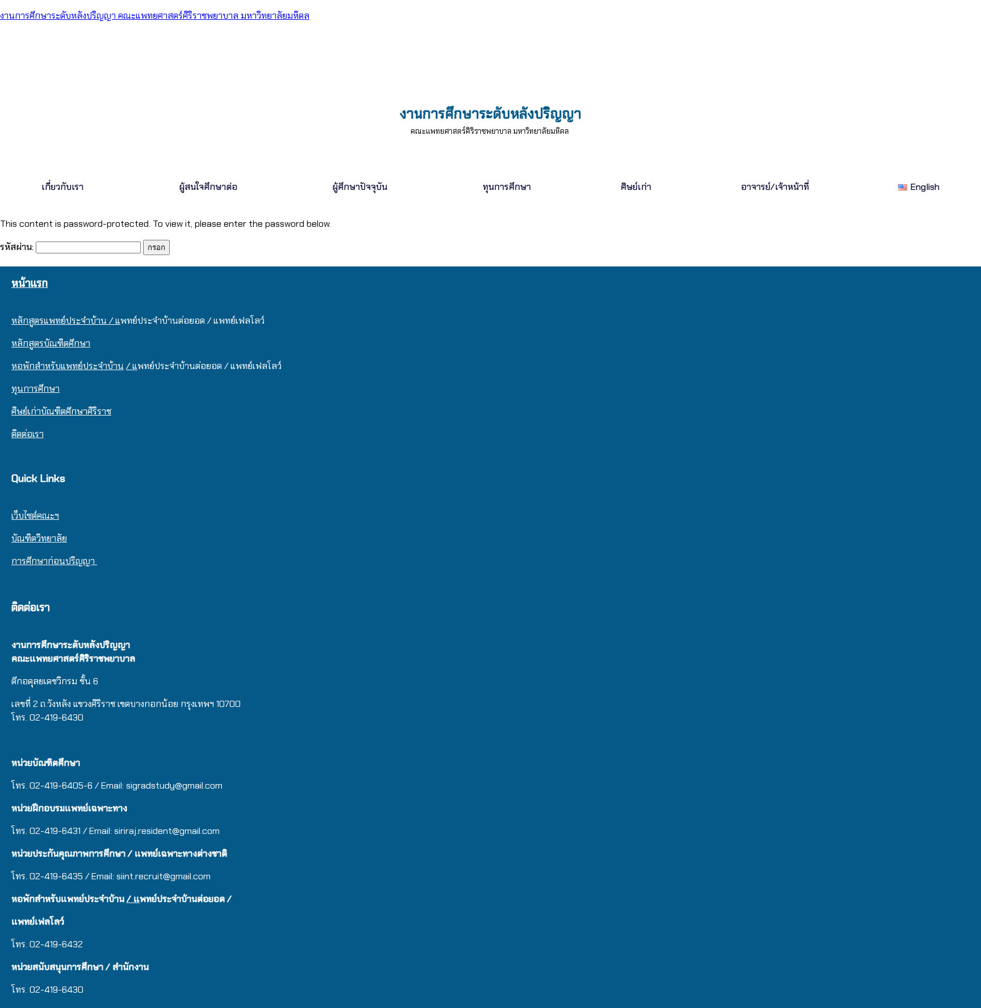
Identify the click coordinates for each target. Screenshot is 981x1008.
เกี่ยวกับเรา (62, 187)
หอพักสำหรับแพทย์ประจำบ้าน (67, 366)
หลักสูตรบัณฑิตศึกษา (50, 343)
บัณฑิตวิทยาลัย (39, 538)
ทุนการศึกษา (507, 187)
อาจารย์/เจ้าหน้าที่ (775, 187)
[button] (65, 187)
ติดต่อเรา (27, 434)
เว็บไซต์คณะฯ (35, 516)
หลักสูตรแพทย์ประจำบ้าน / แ (65, 321)
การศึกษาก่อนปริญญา (54, 561)
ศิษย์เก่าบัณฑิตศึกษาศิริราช (61, 411)
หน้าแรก (29, 283)
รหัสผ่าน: (18, 247)
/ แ (131, 366)
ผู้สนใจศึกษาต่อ (208, 187)
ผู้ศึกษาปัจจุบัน (359, 187)
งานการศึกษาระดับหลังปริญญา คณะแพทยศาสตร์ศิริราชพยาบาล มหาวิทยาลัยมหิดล (154, 16)
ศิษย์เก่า (636, 187)
